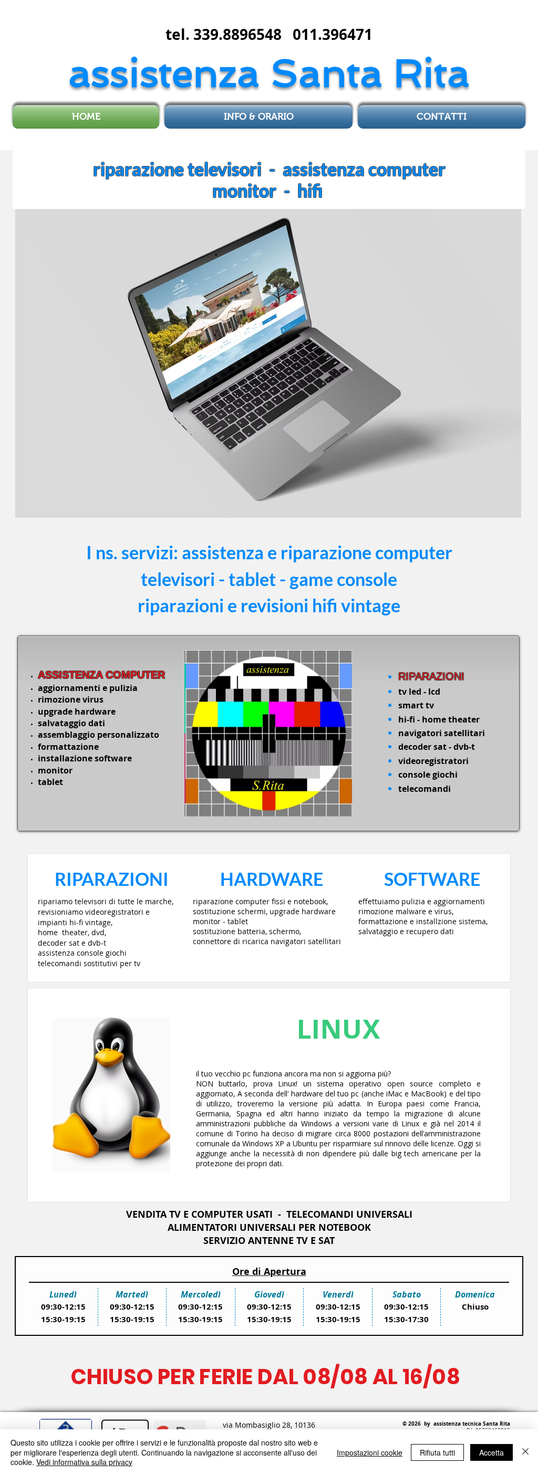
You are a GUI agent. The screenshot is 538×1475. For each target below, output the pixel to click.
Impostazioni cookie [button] (369, 1452)
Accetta (491, 1452)
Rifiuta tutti (437, 1452)
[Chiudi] (525, 1452)
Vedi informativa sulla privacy (84, 1462)
